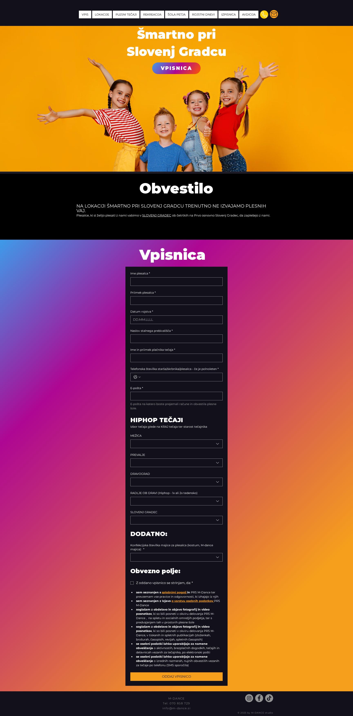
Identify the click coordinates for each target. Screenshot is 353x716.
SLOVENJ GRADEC (156, 215)
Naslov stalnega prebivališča (151, 331)
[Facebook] (259, 698)
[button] (126, 14)
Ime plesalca (140, 273)
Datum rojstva (141, 311)
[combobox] (176, 444)
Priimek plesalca (143, 292)
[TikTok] (269, 698)
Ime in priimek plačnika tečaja (152, 350)
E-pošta (136, 388)
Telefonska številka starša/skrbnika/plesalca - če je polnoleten (174, 369)
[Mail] (274, 14)
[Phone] (264, 14)
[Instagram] (249, 698)
